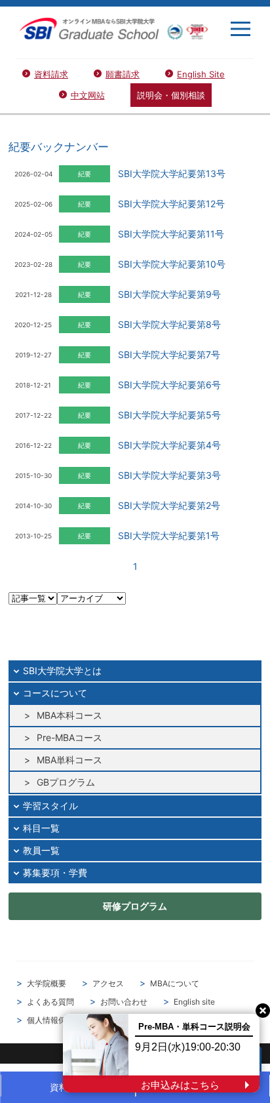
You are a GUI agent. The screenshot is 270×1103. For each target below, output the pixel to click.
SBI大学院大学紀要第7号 (169, 354)
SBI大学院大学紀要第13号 (171, 173)
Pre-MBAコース (69, 737)
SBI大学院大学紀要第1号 (169, 535)
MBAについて (174, 983)
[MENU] (240, 29)
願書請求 (123, 74)
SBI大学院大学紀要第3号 (169, 475)
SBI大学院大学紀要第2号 (169, 505)
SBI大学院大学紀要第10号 (171, 264)
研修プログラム (135, 906)
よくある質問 (50, 1002)
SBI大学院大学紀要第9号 (169, 294)
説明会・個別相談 (171, 95)
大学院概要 (46, 983)
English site (194, 1002)
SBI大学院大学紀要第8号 (169, 324)
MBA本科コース (69, 715)
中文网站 (88, 95)
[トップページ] (113, 28)
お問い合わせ (123, 1002)
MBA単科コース (69, 759)
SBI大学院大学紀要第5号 (169, 414)
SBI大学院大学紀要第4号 (169, 445)
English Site (201, 74)
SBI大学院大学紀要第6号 (169, 384)
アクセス (108, 983)
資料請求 (51, 74)
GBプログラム (66, 782)
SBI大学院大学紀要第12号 (171, 203)
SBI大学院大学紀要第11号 (171, 233)
